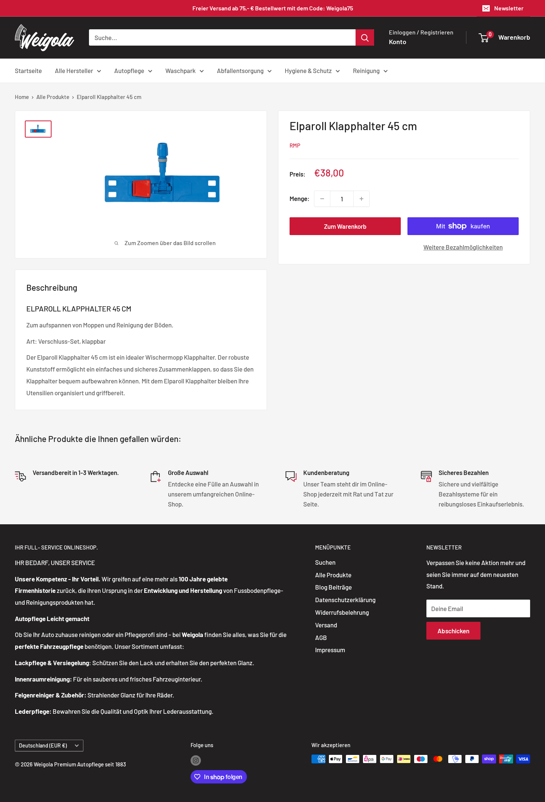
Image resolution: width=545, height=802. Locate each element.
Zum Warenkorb (345, 226)
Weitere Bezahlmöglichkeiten (463, 247)
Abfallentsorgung (240, 70)
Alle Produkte (52, 96)
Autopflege (129, 70)
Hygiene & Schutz (308, 70)
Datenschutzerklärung (345, 599)
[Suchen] (365, 37)
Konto (397, 41)
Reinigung (366, 70)
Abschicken (453, 630)
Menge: (300, 198)
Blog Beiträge (333, 587)
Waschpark (180, 70)
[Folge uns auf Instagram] (196, 760)
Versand (326, 624)
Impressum (330, 649)
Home (22, 96)
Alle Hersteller (74, 70)
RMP (295, 145)
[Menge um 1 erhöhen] (361, 199)
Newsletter (508, 7)
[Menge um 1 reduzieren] (322, 199)
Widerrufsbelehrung (342, 612)
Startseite (28, 70)
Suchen (325, 562)
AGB (321, 637)
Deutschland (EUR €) (43, 745)
